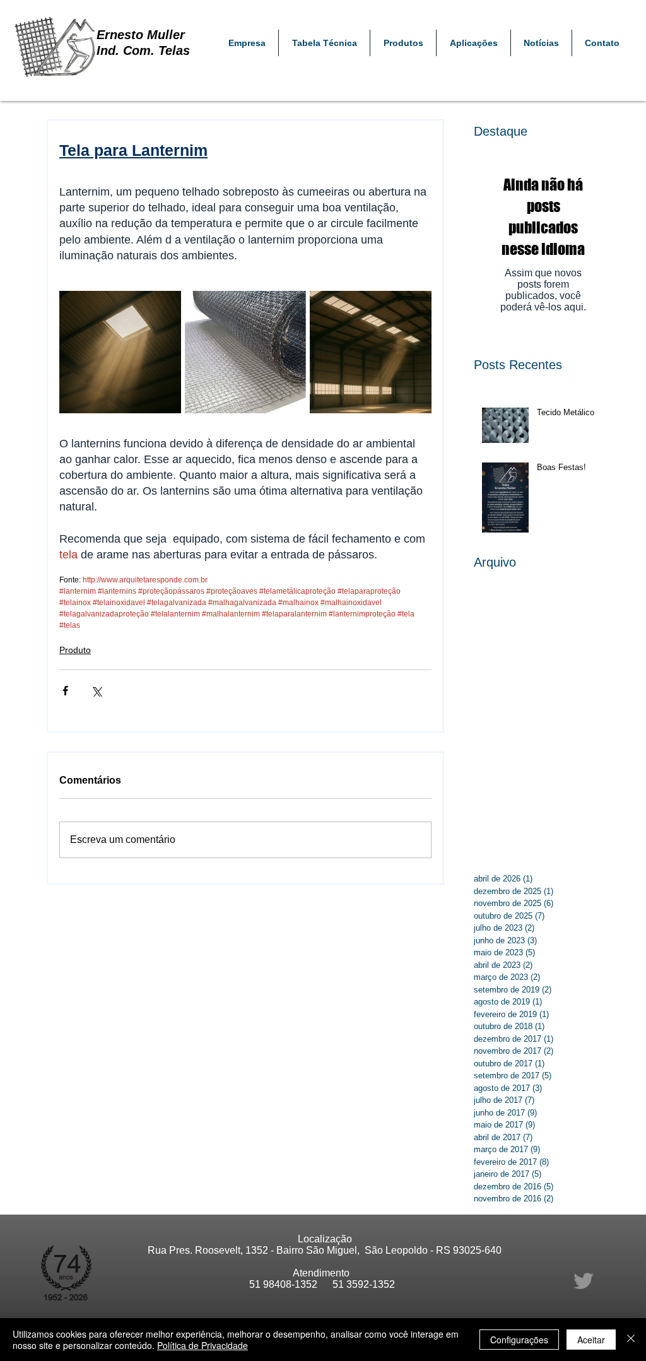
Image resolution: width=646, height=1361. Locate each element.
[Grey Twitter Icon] (583, 1281)
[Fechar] (630, 1339)
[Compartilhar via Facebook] (65, 691)
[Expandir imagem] (120, 352)
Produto (75, 650)
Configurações (519, 1339)
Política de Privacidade (202, 1345)
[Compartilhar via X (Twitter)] (96, 691)
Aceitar (591, 1339)
